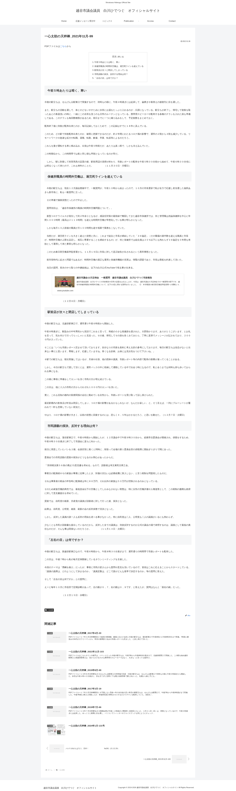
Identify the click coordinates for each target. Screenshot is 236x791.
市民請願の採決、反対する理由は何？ (111, 74)
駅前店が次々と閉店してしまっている (111, 70)
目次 (114, 56)
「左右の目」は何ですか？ (106, 78)
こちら (63, 46)
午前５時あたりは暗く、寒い (107, 62)
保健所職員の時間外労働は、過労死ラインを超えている (119, 66)
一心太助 (50, 610)
